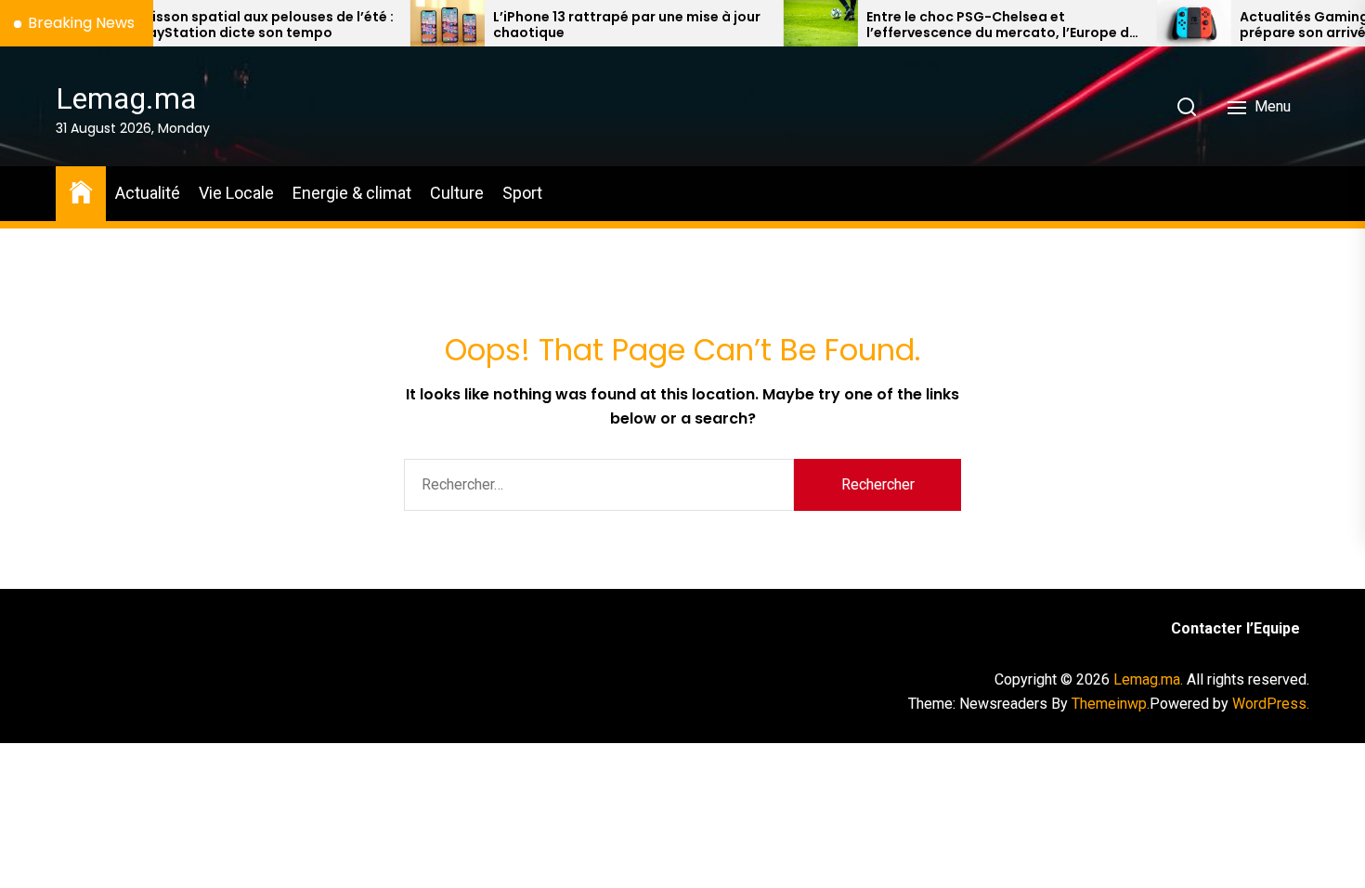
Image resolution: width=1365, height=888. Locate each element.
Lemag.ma (126, 98)
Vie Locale (236, 192)
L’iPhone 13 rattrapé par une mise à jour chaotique (596, 25)
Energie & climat (351, 192)
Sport (522, 192)
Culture (457, 192)
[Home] (81, 190)
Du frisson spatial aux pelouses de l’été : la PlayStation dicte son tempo (226, 25)
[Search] (1187, 106)
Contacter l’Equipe (1235, 628)
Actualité (147, 192)
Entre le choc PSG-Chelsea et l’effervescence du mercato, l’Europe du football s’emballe (971, 25)
